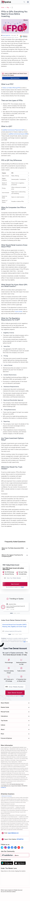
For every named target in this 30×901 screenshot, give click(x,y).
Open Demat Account (15, 693)
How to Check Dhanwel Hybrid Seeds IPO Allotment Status (15, 607)
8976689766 (20, 839)
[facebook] (12, 847)
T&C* (22, 695)
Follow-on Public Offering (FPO (11, 87)
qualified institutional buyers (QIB (17, 134)
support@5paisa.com (13, 833)
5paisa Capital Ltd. (6, 35)
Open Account (15, 584)
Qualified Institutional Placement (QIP (13, 130)
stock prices (18, 311)
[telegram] (2, 847)
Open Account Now (15, 78)
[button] (12, 7)
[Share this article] (17, 35)
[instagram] (5, 847)
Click (24, 641)
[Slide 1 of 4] (9, 634)
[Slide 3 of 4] (16, 634)
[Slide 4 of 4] (20, 634)
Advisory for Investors (7, 796)
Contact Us (3, 787)
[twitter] (9, 847)
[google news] (22, 847)
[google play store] (7, 863)
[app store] (20, 863)
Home (2, 7)
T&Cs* (22, 587)
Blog (8, 7)
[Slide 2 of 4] (13, 634)
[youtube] (19, 847)
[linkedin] (15, 847)
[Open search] (24, 2)
